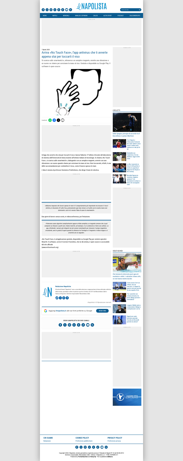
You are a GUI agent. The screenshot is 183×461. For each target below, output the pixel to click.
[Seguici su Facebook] (43, 10)
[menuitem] (44, 15)
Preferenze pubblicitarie (84, 441)
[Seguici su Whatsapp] (54, 10)
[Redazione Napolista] (47, 292)
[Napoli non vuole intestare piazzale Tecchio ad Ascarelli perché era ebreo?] (119, 320)
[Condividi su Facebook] (54, 120)
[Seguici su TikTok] (62, 10)
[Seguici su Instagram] (51, 10)
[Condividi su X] (58, 120)
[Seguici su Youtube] (66, 10)
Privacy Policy (115, 438)
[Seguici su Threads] (58, 10)
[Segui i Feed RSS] (70, 10)
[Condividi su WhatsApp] (50, 120)
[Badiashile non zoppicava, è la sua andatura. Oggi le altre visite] (119, 157)
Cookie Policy (82, 438)
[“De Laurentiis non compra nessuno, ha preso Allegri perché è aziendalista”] (119, 297)
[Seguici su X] (47, 10)
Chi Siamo (48, 438)
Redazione (47, 441)
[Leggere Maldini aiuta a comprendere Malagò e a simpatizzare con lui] (119, 309)
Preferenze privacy (114, 441)
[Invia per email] (62, 120)
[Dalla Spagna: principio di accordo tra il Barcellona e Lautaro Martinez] (127, 122)
